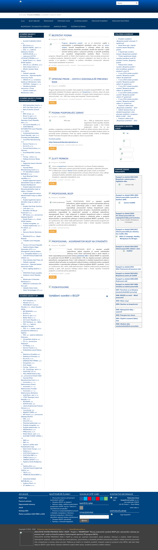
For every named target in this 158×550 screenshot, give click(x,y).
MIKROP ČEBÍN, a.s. (30, 412)
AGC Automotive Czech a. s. (32, 105)
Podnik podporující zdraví (68, 113)
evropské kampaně (75, 99)
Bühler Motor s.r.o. (29, 318)
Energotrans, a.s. (29, 363)
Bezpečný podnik (62, 35)
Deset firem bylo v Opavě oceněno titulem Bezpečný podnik (126, 47)
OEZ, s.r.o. (26, 419)
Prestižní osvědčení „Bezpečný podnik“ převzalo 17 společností (126, 41)
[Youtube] (89, 498)
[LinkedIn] (101, 498)
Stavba (70, 170)
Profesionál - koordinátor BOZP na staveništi (79, 241)
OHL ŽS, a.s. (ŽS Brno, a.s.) (32, 65)
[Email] (81, 507)
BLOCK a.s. (27, 313)
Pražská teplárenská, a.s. (31, 427)
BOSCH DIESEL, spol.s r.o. (32, 47)
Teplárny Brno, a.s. (29, 466)
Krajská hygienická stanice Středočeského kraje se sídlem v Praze (31, 196)
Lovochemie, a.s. (29, 410)
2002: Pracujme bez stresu (126, 315)
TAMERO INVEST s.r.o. (31, 459)
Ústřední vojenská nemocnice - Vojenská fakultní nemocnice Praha (31, 75)
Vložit (85, 520)
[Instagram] (93, 498)
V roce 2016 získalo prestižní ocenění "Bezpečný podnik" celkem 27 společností (127, 95)
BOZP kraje (23, 498)
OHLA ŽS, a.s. (28, 421)
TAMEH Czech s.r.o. (30, 457)
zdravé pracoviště (89, 99)
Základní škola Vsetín (30, 288)
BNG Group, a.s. (28, 114)
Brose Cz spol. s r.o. (30, 116)
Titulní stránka (33, 15)
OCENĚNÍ (62, 39)
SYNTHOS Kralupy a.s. (31, 453)
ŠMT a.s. (26, 442)
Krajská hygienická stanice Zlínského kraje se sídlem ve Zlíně (31, 202)
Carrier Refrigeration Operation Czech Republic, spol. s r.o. (30, 120)
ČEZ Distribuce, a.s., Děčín (32, 322)
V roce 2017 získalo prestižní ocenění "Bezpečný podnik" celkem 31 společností (127, 88)
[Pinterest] (97, 498)
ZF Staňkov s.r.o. (29, 485)
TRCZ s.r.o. (27, 472)
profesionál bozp (63, 228)
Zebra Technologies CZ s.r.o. (33, 290)
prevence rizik (82, 256)
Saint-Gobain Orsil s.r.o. (31, 67)
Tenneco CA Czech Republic (32, 245)
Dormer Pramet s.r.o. (30, 144)
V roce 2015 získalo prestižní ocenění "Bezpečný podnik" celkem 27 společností (127, 101)
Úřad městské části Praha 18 (33, 260)
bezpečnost (86, 92)
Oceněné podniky (55, 139)
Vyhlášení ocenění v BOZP (64, 295)
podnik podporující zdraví (74, 145)
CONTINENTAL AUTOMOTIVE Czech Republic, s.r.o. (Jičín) (31, 129)
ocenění (74, 65)
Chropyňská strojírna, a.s (31, 339)
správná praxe (63, 99)
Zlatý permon (60, 158)
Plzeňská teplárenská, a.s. (32, 423)
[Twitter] (85, 498)
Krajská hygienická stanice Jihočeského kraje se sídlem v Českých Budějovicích (31, 183)
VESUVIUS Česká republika (32, 273)
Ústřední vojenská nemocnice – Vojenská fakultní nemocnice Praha (31, 264)
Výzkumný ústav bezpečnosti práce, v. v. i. (51, 529)
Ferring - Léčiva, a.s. (30, 157)
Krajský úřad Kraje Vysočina (32, 206)
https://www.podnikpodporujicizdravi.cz (63, 142)
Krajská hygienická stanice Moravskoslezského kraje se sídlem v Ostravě (31, 189)
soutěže (54, 65)
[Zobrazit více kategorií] (107, 296)
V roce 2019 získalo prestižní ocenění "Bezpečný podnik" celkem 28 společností (127, 75)
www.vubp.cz (134, 507)
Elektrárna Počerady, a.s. (31, 356)
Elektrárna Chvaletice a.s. (31, 354)
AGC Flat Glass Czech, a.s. (32, 107)
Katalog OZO (23, 511)
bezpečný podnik (64, 65)
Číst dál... (52, 69)
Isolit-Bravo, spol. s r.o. (30, 395)
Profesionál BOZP (62, 193)
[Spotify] (106, 498)
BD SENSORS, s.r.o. (30, 311)
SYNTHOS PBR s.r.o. (30, 455)
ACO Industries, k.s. (30, 300)
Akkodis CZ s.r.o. (29, 303)
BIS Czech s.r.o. (28, 45)
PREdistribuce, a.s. (29, 429)
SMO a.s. (26, 440)
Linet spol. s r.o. (28, 208)
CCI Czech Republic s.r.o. (31, 124)
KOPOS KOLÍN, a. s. (30, 54)
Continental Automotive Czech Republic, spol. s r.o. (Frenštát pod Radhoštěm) (30, 135)
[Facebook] (81, 498)
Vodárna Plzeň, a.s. (29, 483)
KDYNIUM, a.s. (28, 401)
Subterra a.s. (27, 451)
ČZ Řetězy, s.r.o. (28, 346)
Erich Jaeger (27, 365)
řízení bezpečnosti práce (85, 65)
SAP (24, 230)
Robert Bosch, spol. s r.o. (31, 434)
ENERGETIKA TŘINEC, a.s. (32, 361)
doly (73, 180)
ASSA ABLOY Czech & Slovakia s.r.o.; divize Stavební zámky (31, 307)
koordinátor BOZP (57, 273)
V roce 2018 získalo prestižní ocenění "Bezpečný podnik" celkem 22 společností (127, 82)
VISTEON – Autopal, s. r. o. (32, 84)
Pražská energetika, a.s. (31, 223)
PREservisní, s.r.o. (29, 432)
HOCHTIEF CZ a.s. (29, 371)
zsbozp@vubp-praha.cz (77, 529)
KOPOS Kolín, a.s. (29, 404)
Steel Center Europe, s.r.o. (32, 449)
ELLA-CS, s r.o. (28, 146)
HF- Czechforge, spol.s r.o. (32, 369)
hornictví (68, 180)
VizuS (21, 507)
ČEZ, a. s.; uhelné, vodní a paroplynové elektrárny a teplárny (31, 331)
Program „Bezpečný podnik (72, 43)
